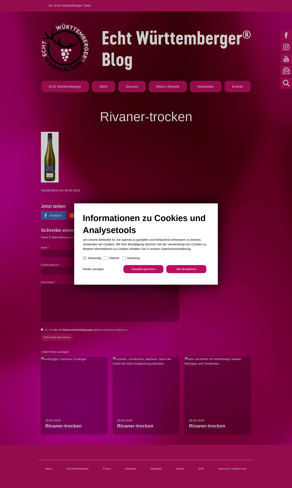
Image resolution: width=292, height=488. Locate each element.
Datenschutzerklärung (175, 249)
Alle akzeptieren (186, 269)
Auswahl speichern (143, 269)
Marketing (133, 258)
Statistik (114, 258)
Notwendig (94, 258)
